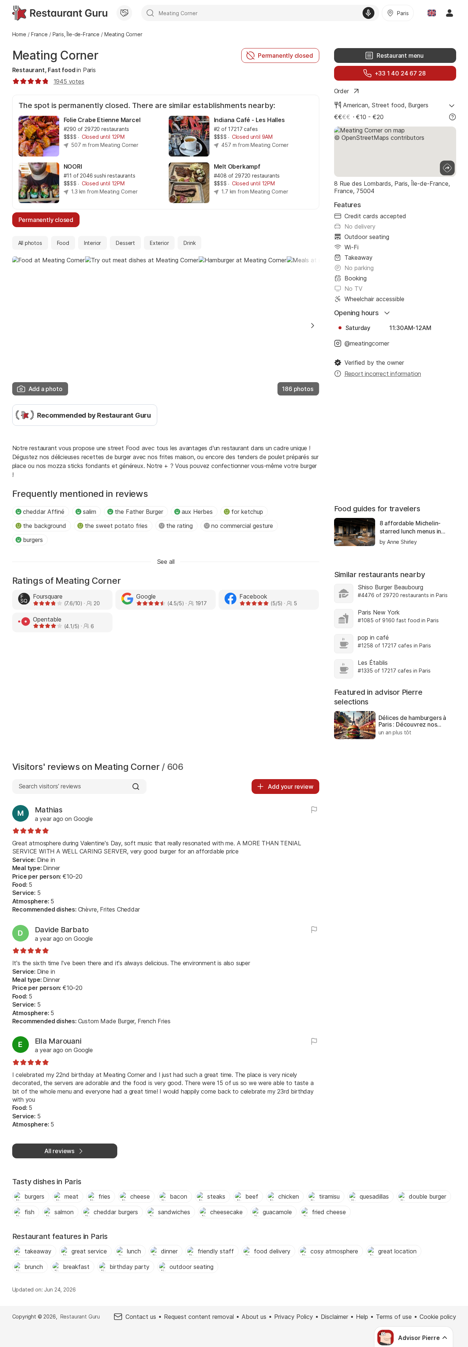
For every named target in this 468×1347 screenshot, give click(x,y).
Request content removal (199, 1316)
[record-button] (368, 13)
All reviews (59, 1151)
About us (254, 1316)
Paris (89, 70)
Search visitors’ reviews (49, 786)
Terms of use (394, 1316)
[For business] (124, 13)
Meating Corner (55, 55)
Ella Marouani (58, 1041)
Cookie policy (438, 1316)
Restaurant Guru (80, 1316)
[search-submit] (150, 13)
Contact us (140, 1316)
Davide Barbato (62, 929)
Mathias (49, 809)
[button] (312, 325)
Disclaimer (334, 1316)
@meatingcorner (366, 343)
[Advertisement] (165, 699)
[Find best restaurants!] (59, 13)
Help (362, 1316)
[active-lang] (432, 13)
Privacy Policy (293, 1316)
